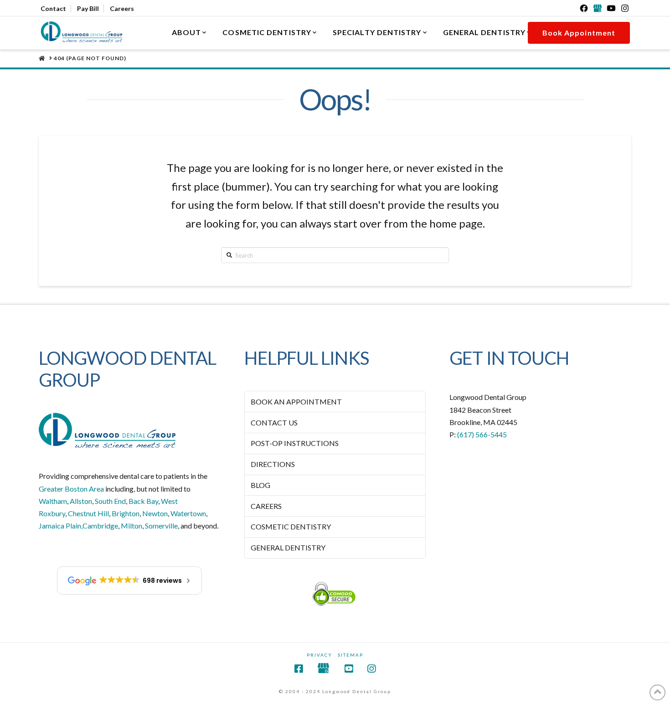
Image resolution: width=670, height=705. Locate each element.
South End (110, 501)
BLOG (260, 485)
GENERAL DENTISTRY (288, 547)
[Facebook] (583, 8)
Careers (122, 8)
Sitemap (350, 655)
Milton (131, 525)
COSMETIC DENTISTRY (291, 526)
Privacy (319, 655)
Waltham (53, 501)
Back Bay (143, 501)
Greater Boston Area (71, 488)
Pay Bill (88, 8)
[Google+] (597, 8)
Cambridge (100, 525)
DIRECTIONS (273, 464)
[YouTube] (611, 8)
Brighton (125, 513)
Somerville (161, 525)
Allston (81, 501)
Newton (155, 513)
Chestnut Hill (88, 513)
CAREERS (266, 506)
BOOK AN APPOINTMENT (296, 401)
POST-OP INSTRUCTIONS (295, 443)
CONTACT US (274, 422)
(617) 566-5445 (482, 434)
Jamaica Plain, (60, 525)
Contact (53, 8)
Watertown (188, 513)
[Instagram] (624, 8)
